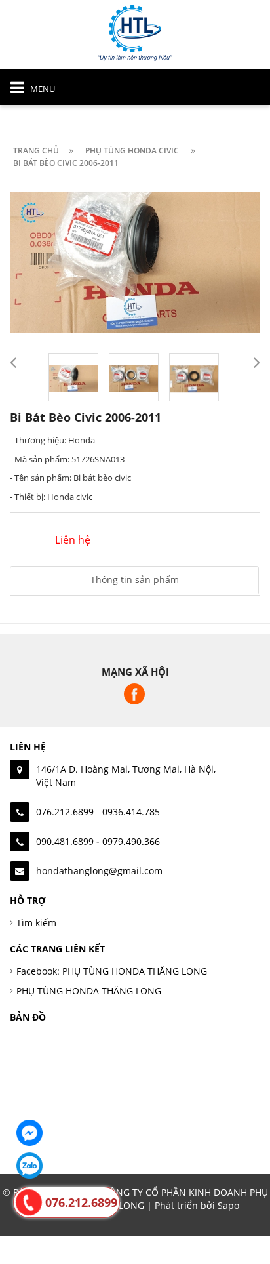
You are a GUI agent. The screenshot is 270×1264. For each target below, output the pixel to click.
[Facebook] (29, 1133)
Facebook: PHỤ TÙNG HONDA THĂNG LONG (111, 971)
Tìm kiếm (36, 922)
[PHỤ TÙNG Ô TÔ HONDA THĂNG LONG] (135, 32)
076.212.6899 (65, 811)
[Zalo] (29, 1165)
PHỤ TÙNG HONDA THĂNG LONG (88, 991)
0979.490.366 (131, 841)
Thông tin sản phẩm (134, 579)
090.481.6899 (65, 841)
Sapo (228, 1205)
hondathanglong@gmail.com (99, 871)
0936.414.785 (131, 811)
